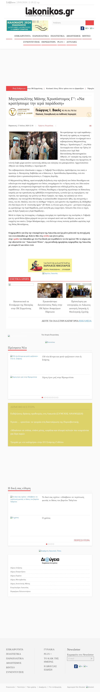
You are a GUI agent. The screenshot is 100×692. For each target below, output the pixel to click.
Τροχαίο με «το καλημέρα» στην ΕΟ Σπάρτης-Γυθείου (37, 442)
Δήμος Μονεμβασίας (18, 580)
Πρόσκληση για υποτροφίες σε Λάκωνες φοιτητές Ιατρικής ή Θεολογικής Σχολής (79, 306)
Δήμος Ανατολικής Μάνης (20, 584)
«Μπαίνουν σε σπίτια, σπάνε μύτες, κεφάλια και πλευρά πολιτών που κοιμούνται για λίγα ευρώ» (49, 432)
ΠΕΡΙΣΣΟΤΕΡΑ (82, 540)
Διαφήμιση (42, 687)
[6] (50, 397)
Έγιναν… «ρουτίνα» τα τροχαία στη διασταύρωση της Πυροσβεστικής (44, 421)
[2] (44, 397)
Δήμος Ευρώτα (15, 576)
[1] (42, 397)
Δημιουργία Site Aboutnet (76, 687)
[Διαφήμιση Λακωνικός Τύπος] (50, 551)
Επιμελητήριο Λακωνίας (19, 587)
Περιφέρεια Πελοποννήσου (20, 591)
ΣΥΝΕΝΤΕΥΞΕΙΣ (31, 42)
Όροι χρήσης (31, 687)
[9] (56, 397)
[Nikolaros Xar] (50, 265)
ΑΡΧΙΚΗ (9, 36)
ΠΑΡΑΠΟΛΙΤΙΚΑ (40, 36)
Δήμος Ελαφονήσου (17, 572)
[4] (47, 397)
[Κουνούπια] (50, 342)
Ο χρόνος (46, 518)
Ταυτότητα (21, 687)
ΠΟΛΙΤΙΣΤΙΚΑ (58, 36)
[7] (52, 397)
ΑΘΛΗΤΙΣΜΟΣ (73, 36)
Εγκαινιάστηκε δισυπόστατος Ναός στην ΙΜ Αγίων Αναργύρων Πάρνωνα (50, 306)
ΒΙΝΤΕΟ (86, 36)
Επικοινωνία (10, 687)
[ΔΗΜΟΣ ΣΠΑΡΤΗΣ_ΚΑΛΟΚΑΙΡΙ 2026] (27, 25)
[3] (45, 397)
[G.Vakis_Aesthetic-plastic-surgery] (50, 112)
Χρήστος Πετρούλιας (45, 126)
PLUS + (61, 42)
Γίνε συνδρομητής (55, 687)
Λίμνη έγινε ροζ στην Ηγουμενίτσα (57, 377)
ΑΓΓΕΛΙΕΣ (71, 42)
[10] (57, 397)
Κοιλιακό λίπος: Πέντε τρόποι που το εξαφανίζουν (53, 88)
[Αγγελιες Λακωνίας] (50, 273)
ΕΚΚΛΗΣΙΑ (85, 321)
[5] (49, 397)
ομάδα (16, 239)
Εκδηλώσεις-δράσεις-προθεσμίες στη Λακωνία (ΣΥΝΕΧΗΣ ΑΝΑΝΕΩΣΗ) (46, 413)
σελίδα (46, 236)
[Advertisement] (50, 68)
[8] (54, 397)
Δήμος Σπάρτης (16, 568)
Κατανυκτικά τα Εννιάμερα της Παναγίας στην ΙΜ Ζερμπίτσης (21, 305)
